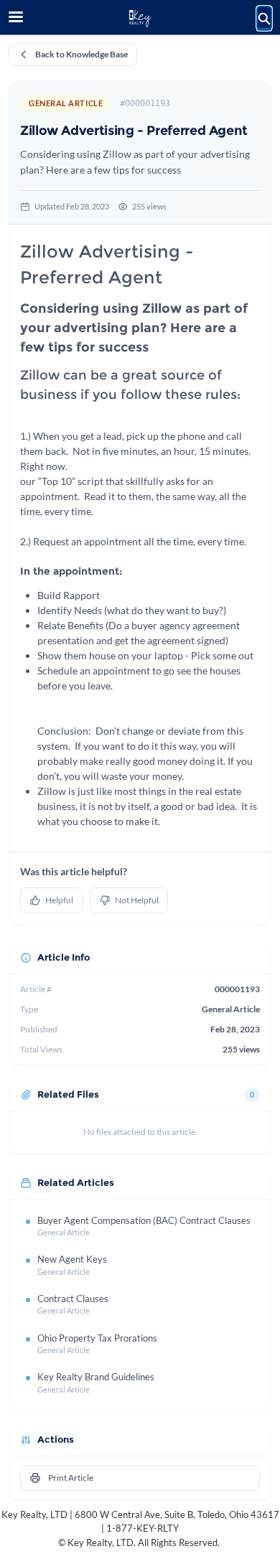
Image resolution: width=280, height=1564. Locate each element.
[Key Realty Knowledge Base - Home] (140, 17)
